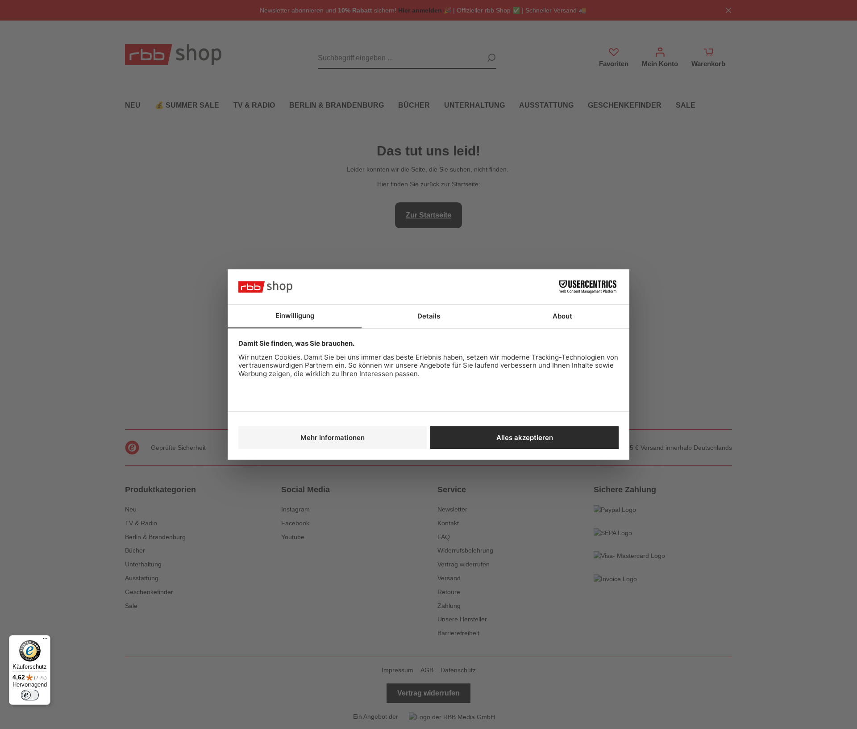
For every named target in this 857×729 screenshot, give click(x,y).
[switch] (30, 695)
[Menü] (45, 640)
